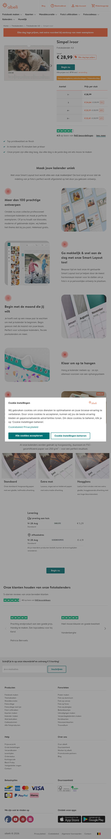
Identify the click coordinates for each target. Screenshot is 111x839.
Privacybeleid (31, 427)
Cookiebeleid (15, 427)
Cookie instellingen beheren (70, 435)
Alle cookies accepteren (29, 435)
